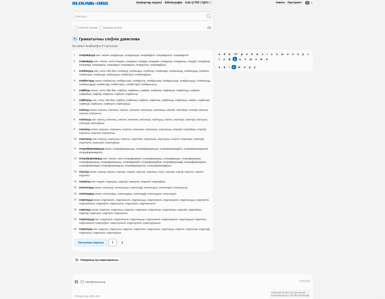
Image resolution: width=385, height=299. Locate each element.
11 (75, 148)
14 (75, 181)
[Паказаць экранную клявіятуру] (209, 27)
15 (75, 187)
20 (75, 229)
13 (75, 171)
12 (75, 158)
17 (75, 199)
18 (75, 209)
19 (75, 219)
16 (75, 193)
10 (75, 139)
